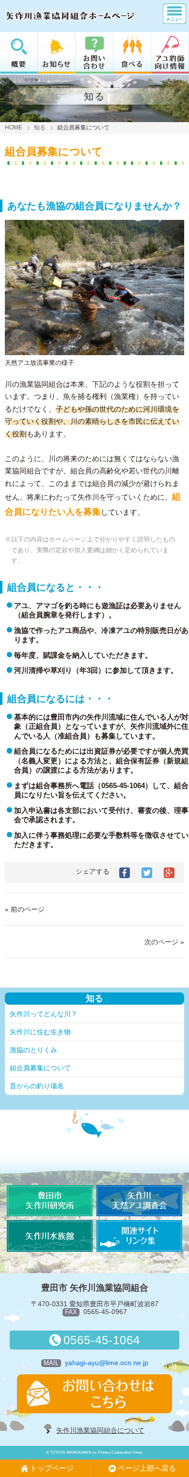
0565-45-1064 (101, 1340)
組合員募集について (40, 1068)
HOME (13, 127)
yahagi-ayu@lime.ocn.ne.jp (106, 1363)
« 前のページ (25, 909)
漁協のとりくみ (33, 1050)
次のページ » (164, 942)
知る (40, 127)
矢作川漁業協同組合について (100, 1430)
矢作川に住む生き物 (40, 1032)
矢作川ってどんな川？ (44, 1014)
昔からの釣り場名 (37, 1086)
